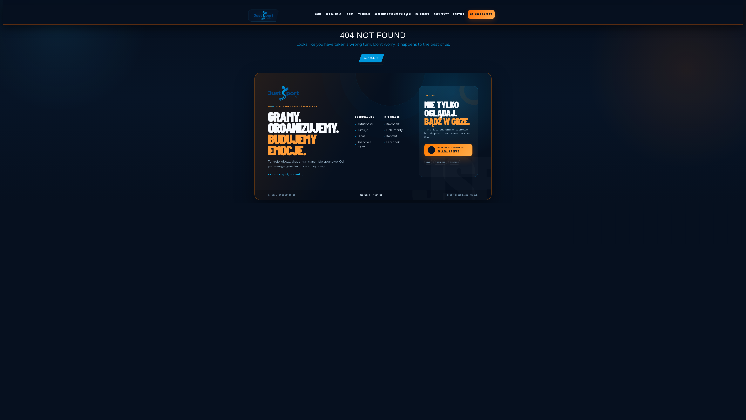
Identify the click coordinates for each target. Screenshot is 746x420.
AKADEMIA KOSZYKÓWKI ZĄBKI (393, 14)
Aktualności (365, 124)
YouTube (377, 195)
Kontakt (391, 136)
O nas (361, 136)
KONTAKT (459, 14)
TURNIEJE (364, 14)
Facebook (393, 142)
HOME (318, 14)
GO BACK (374, 59)
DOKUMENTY (441, 14)
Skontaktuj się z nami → (285, 174)
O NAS (350, 14)
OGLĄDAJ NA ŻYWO (481, 14)
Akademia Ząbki (364, 144)
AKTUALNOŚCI (334, 14)
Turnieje (362, 130)
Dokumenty (394, 130)
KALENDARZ (422, 14)
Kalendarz (393, 124)
